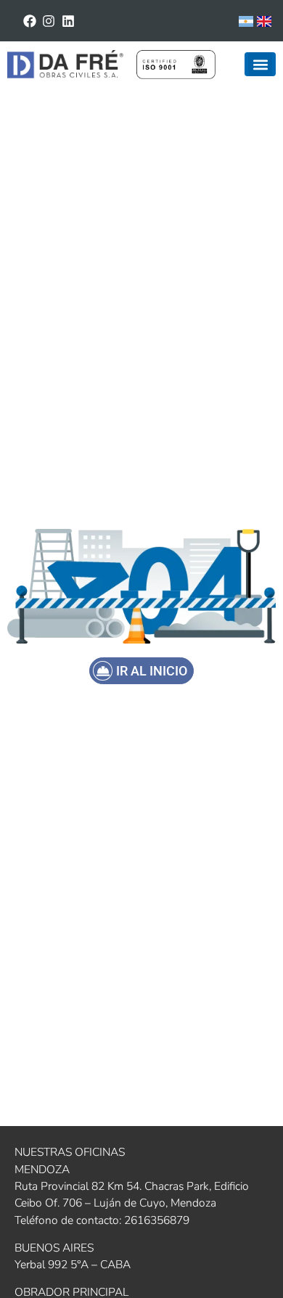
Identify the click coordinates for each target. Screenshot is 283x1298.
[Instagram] (49, 21)
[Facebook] (30, 21)
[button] (260, 64)
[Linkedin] (68, 21)
